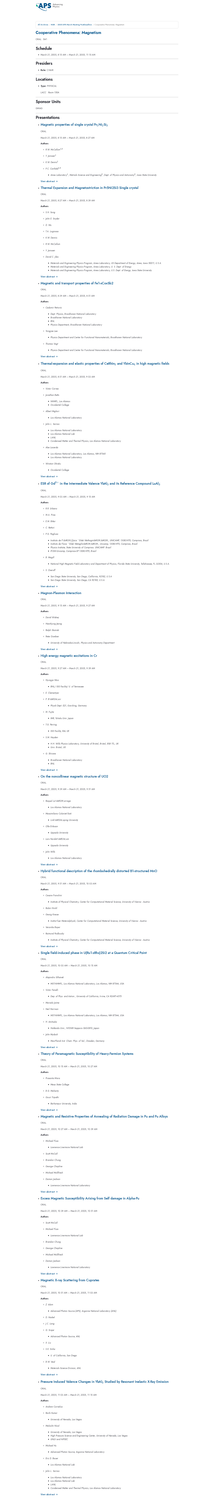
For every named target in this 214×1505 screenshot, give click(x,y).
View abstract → (49, 181)
